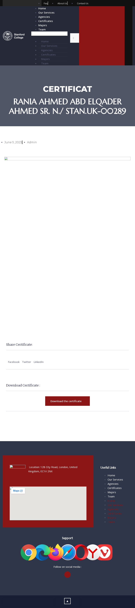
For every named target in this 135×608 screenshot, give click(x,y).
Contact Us (102, 39)
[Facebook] (5, 3)
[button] (49, 33)
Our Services (46, 12)
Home (42, 8)
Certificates (45, 21)
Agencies (44, 16)
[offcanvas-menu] (128, 37)
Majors (42, 25)
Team (42, 29)
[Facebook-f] (67, 574)
